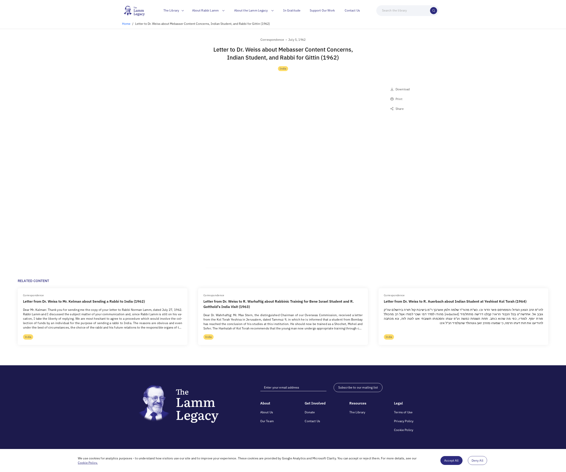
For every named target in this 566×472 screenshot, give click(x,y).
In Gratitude (292, 10)
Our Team (267, 421)
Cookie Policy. (88, 463)
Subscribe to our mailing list (358, 387)
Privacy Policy (403, 421)
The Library (357, 412)
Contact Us (352, 10)
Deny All (477, 460)
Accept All (451, 460)
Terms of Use (403, 412)
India (283, 68)
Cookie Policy (403, 430)
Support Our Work (322, 10)
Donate (310, 412)
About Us (266, 412)
